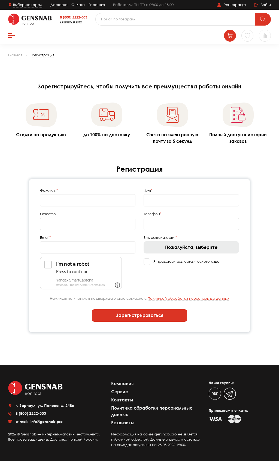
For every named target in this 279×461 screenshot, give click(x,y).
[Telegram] (230, 394)
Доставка (59, 4)
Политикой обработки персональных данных (188, 298)
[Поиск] (263, 19)
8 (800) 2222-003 (73, 17)
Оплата (78, 4)
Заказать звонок (71, 21)
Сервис (119, 391)
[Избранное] (247, 36)
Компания (122, 383)
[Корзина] (230, 36)
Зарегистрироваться (139, 315)
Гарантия (97, 4)
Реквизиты (122, 422)
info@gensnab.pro (46, 421)
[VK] (215, 394)
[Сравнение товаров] (265, 36)
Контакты (122, 400)
